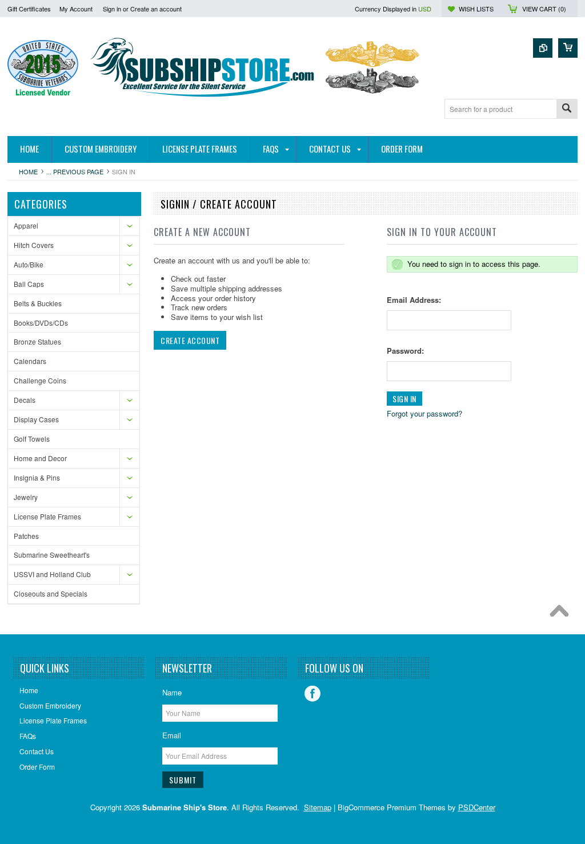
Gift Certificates (29, 8)
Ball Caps (29, 284)
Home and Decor (40, 458)
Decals (24, 400)
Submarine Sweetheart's (52, 554)
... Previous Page (74, 171)
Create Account (190, 340)
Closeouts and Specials (50, 593)
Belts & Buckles (38, 303)
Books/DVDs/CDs (41, 322)
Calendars (30, 361)
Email (171, 735)
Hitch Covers (34, 245)
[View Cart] (568, 48)
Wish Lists (476, 8)
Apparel (26, 225)
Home (28, 171)
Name (172, 692)
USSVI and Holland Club (52, 574)
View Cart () (544, 8)
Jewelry (26, 497)
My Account (76, 8)
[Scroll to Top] (562, 614)
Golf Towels (32, 438)
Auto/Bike (28, 264)
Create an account (156, 8)
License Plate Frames (47, 516)
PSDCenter (476, 807)
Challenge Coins (40, 380)
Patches (26, 536)
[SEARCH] (566, 109)
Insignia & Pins (37, 477)
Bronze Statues (37, 341)
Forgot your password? (424, 413)
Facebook (312, 694)
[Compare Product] (542, 48)
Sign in (112, 8)
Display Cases (36, 419)
